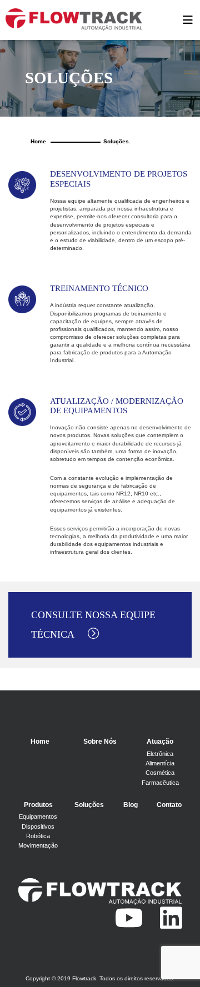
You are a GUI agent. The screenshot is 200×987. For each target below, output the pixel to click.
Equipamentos (38, 816)
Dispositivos (38, 826)
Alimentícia (160, 763)
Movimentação (38, 845)
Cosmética (160, 772)
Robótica (38, 836)
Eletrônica (160, 753)
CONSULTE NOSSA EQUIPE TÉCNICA (93, 624)
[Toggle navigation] (188, 20)
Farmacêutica (160, 782)
